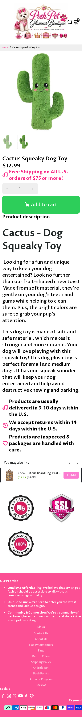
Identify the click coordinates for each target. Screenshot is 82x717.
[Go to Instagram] (8, 696)
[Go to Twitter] (15, 696)
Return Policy (41, 656)
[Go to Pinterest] (32, 696)
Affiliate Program (41, 679)
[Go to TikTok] (26, 696)
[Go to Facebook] (3, 696)
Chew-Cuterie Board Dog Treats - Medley (39, 473)
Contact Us (41, 633)
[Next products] (78, 462)
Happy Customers (41, 645)
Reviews (41, 685)
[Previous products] (69, 462)
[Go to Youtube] (20, 696)
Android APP (41, 668)
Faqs (41, 650)
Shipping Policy (41, 662)
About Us (41, 639)
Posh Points (41, 673)
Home (5, 47)
